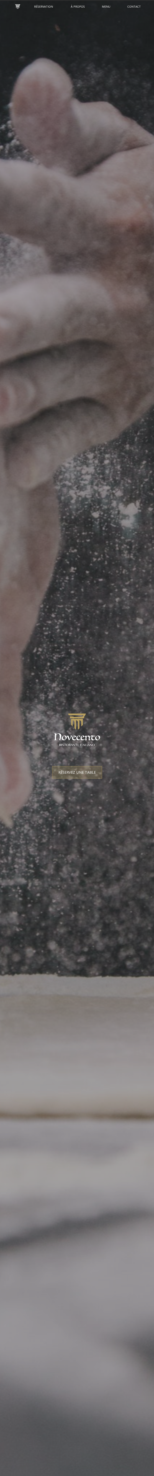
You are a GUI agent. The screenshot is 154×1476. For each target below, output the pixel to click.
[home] (17, 6)
